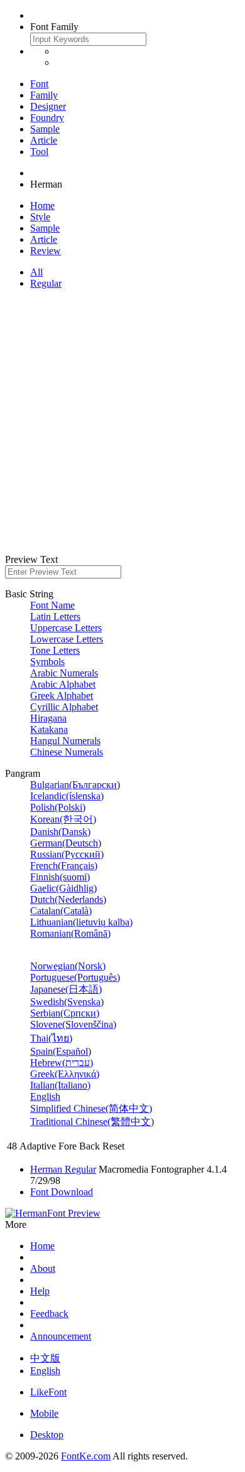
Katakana (49, 729)
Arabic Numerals (64, 673)
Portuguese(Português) (75, 977)
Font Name (52, 605)
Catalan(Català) (61, 910)
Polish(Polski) (57, 807)
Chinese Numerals (66, 752)
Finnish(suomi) (60, 877)
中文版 (45, 1358)
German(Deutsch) (65, 843)
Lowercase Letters (66, 639)
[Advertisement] (122, 421)
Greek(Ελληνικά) (64, 1074)
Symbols (47, 661)
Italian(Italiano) (60, 1085)
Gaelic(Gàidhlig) (63, 888)
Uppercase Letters (66, 627)
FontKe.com (86, 1456)
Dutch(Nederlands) (68, 899)
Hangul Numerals (65, 740)
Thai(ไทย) (51, 1038)
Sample (45, 129)
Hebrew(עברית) (61, 1062)
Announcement (60, 1336)
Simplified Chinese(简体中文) (91, 1108)
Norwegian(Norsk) (68, 966)
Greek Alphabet (61, 695)
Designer (48, 106)
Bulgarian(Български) (75, 784)
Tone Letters (55, 650)
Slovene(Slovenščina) (73, 1024)
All (36, 272)
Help (40, 1291)
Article (43, 140)
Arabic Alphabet (62, 684)
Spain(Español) (60, 1051)
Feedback (49, 1313)
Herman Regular (63, 1169)
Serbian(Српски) (64, 1013)
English (45, 1096)
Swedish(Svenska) (67, 1001)
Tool (39, 151)
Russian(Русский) (67, 854)
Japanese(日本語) (66, 989)
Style (40, 216)
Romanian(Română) (70, 933)
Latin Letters (55, 616)
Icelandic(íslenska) (67, 796)
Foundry (47, 117)
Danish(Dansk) (60, 831)
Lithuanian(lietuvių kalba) (81, 922)
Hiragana (48, 718)
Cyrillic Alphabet (64, 706)
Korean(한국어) (63, 819)
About (42, 1268)
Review (45, 250)
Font (39, 83)
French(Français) (63, 865)
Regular (46, 283)
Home (42, 205)
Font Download (61, 1192)
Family (44, 95)
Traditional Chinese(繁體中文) (92, 1121)
